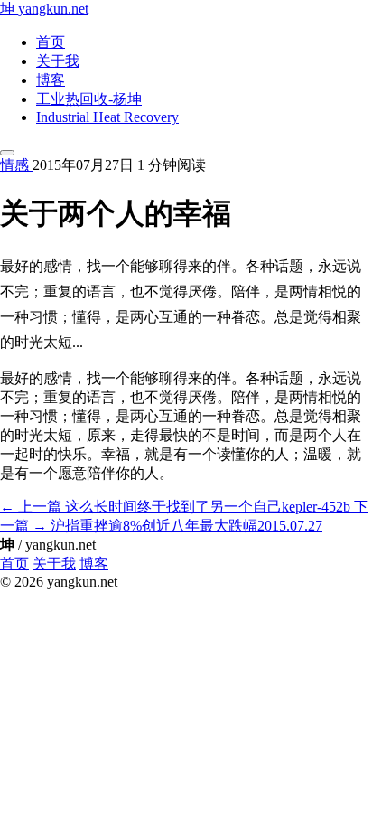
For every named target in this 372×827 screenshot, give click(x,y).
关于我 (57, 61)
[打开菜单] (7, 152)
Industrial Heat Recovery (107, 117)
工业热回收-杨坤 (89, 99)
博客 (50, 80)
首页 (50, 42)
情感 (16, 165)
